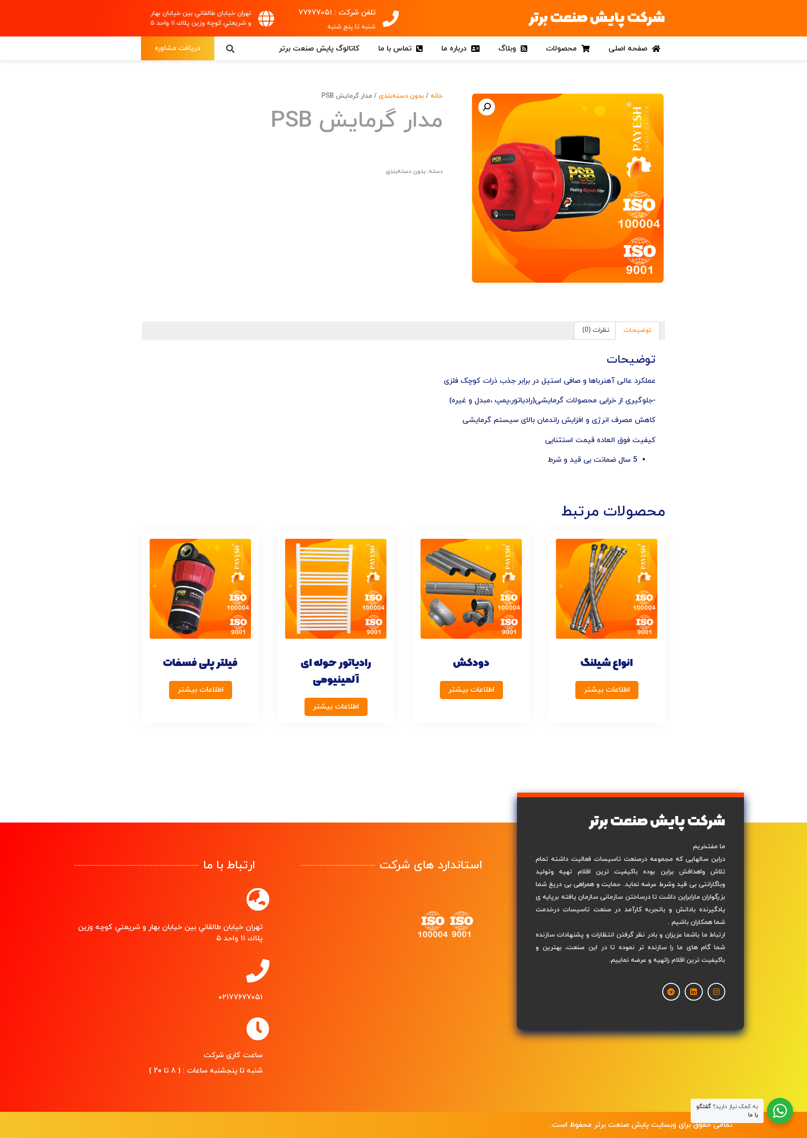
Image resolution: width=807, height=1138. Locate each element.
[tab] (637, 330)
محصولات (563, 48)
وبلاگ (509, 48)
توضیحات (637, 330)
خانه (437, 96)
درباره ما (456, 48)
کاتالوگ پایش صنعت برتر (319, 48)
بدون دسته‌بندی (401, 96)
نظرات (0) (595, 330)
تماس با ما (397, 48)
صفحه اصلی (630, 48)
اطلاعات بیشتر (607, 690)
